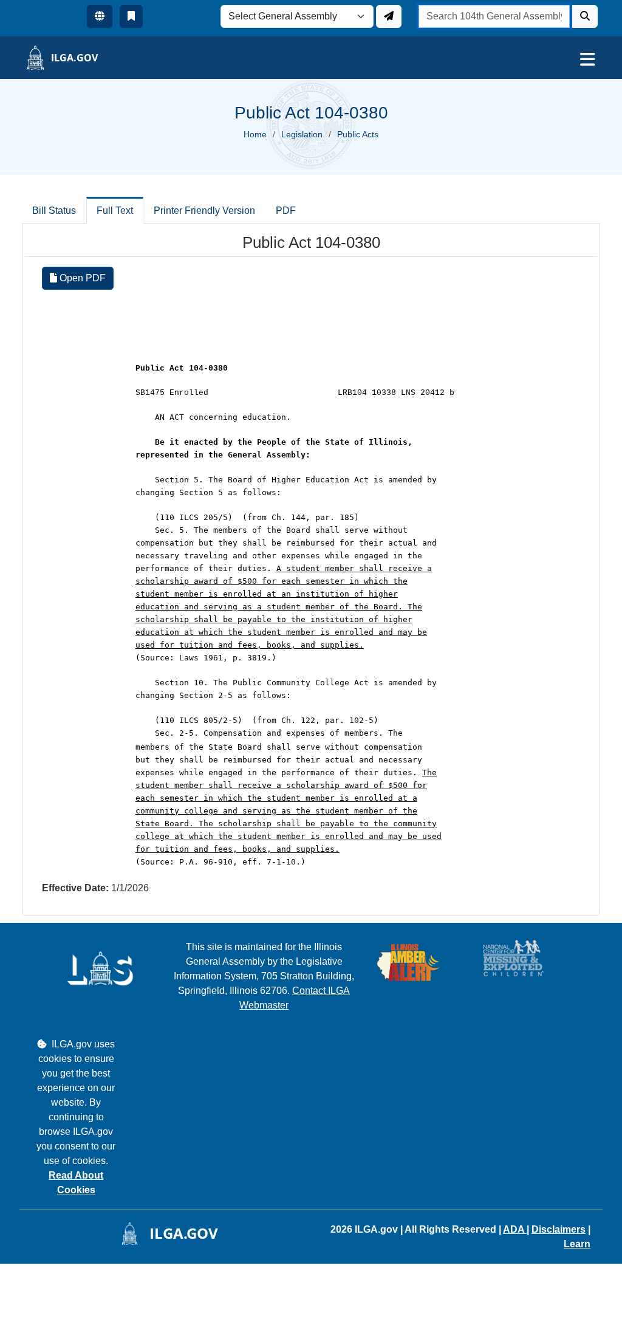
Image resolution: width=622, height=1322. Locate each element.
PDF (286, 210)
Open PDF (81, 278)
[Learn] (131, 16)
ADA (515, 1229)
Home (255, 134)
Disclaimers (558, 1229)
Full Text (115, 210)
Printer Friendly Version (204, 210)
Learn (577, 1244)
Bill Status (54, 210)
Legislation (302, 134)
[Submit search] (585, 16)
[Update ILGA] (389, 16)
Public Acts (357, 134)
